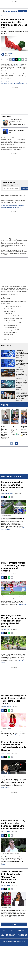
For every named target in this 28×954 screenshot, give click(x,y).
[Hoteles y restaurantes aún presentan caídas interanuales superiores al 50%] (14, 43)
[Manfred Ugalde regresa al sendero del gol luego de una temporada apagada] (13, 588)
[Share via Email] (22, 59)
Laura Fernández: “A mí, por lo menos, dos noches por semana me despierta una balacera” (13, 824)
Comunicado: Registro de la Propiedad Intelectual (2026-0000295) (22, 362)
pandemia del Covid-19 (19, 65)
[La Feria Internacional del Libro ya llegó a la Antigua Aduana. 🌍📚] (15, 416)
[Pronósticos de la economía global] (5, 131)
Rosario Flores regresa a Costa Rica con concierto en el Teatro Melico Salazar (13, 699)
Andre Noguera (6, 573)
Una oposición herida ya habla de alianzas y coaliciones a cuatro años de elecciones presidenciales (22, 395)
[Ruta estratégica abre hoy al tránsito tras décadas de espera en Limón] (13, 507)
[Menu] (3, 11)
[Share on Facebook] (13, 59)
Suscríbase (22, 935)
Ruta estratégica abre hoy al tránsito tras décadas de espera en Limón (12, 486)
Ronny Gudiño (11, 53)
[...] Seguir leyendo (18, 735)
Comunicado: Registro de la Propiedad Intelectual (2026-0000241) (22, 353)
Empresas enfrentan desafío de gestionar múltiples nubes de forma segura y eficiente (21, 384)
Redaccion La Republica (8, 493)
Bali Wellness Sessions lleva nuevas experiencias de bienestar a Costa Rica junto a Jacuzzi (21, 373)
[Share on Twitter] (16, 59)
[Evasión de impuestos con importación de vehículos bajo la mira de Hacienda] (13, 767)
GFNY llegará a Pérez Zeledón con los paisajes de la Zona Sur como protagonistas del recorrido (13, 620)
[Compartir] (26, 59)
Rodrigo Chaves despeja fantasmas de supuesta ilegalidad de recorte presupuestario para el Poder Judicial (17, 123)
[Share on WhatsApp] (19, 59)
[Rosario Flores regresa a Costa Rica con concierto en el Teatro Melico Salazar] (13, 720)
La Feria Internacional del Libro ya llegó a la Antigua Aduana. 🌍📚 (15, 430)
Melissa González (7, 706)
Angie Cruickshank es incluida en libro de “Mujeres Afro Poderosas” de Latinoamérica (12, 877)
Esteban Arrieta (6, 753)
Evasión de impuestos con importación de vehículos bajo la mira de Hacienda (13, 746)
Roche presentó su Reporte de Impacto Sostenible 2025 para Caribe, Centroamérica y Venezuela (5, 433)
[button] (22, 11)
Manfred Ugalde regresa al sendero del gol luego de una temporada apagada (13, 567)
